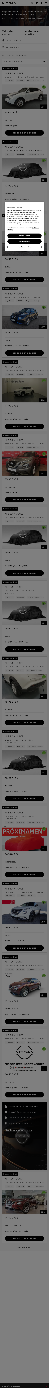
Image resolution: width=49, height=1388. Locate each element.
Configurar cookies (24, 247)
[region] (24, 226)
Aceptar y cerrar (24, 235)
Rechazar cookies (24, 241)
